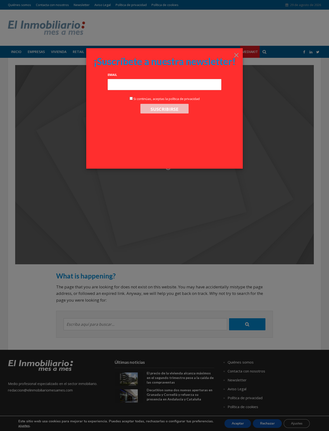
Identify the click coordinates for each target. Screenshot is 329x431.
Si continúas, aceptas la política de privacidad (166, 99)
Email (112, 75)
